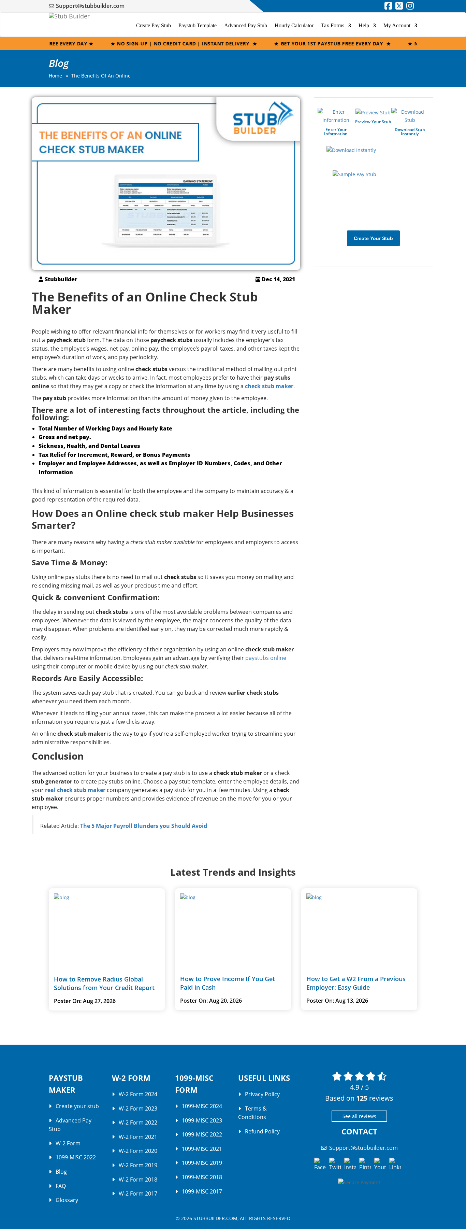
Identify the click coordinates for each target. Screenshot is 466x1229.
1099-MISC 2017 (202, 1191)
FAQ (61, 1185)
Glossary (67, 1200)
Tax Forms (332, 25)
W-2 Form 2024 (138, 1094)
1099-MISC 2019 (202, 1163)
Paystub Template (197, 25)
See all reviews (359, 1116)
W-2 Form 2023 (138, 1108)
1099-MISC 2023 (202, 1120)
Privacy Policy (262, 1094)
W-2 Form (68, 1143)
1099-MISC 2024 (202, 1106)
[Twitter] (399, 7)
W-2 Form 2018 (138, 1179)
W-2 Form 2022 (138, 1122)
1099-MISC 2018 (202, 1177)
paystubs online (265, 658)
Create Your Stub (373, 238)
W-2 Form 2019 (138, 1165)
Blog (61, 1171)
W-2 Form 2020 (138, 1151)
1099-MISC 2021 (202, 1148)
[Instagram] (410, 7)
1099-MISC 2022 (76, 1157)
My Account (396, 25)
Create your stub (77, 1106)
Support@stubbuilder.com (90, 6)
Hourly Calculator (294, 25)
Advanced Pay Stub (245, 25)
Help (364, 25)
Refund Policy (262, 1131)
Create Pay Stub (153, 25)
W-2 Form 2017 (138, 1193)
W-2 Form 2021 (138, 1136)
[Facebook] (388, 7)
